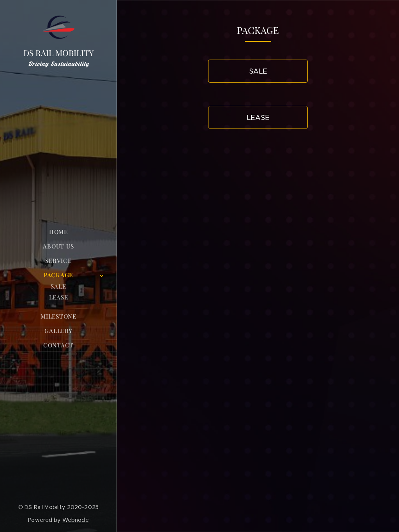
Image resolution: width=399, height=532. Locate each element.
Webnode (75, 519)
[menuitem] (58, 231)
